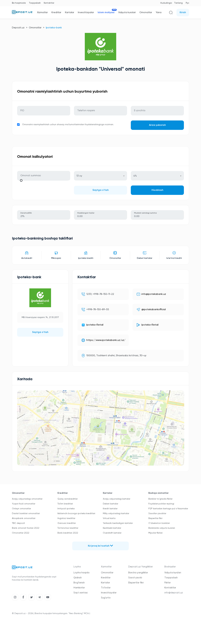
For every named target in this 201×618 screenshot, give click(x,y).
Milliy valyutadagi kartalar (116, 513)
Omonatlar (145, 12)
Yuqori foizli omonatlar (23, 504)
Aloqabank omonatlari (23, 518)
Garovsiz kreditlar (66, 523)
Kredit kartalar (110, 509)
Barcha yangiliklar (138, 572)
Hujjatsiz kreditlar (66, 518)
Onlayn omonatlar (21, 509)
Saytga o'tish (100, 190)
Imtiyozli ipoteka (66, 509)
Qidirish (77, 577)
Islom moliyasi (106, 12)
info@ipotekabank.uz (153, 294)
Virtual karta (109, 518)
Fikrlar (167, 582)
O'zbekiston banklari (159, 523)
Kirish (183, 12)
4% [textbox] (135, 176)
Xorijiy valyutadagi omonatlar (27, 499)
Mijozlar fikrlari (155, 533)
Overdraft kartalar (112, 533)
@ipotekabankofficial (153, 309)
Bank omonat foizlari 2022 (25, 528)
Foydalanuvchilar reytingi (161, 504)
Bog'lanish (79, 582)
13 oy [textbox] (79, 176)
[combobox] (100, 175)
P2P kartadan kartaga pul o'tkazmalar (168, 509)
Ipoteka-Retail (94, 325)
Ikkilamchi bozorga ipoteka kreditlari (76, 513)
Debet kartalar (110, 504)
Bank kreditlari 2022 (67, 533)
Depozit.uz (18, 27)
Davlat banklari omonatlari (26, 513)
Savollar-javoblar (157, 513)
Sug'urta (105, 598)
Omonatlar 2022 (20, 533)
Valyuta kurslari (127, 12)
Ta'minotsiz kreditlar (67, 528)
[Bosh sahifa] (22, 13)
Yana (158, 12)
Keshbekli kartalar (112, 528)
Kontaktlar (49, 3)
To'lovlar (106, 588)
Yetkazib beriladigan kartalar (118, 523)
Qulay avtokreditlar (67, 499)
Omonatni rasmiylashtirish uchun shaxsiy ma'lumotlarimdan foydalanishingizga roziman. (68, 124)
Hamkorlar (79, 588)
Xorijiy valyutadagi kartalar (116, 499)
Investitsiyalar (86, 12)
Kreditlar (56, 12)
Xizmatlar (42, 12)
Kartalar (69, 12)
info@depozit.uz (173, 593)
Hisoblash (157, 190)
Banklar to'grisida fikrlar (160, 499)
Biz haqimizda (19, 3)
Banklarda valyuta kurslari (161, 528)
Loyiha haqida (81, 572)
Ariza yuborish (157, 125)
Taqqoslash (35, 3)
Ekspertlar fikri (155, 518)
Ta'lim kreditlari (65, 504)
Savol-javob (135, 577)
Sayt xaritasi (80, 593)
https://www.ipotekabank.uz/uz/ (105, 340)
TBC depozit (18, 523)
